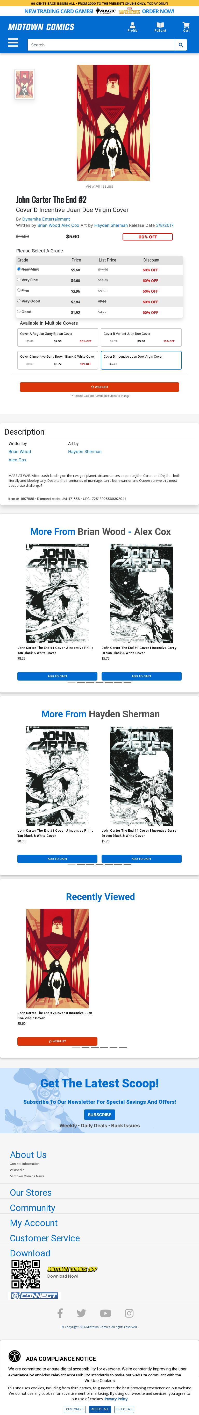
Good (26, 311)
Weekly (68, 1125)
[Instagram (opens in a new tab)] (129, 1316)
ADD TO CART (57, 676)
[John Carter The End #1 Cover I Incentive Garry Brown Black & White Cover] (142, 593)
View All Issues (99, 186)
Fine (25, 290)
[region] (20, 600)
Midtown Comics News (27, 1176)
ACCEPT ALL (100, 1409)
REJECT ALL (124, 1409)
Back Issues (125, 1125)
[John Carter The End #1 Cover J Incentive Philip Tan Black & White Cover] (57, 593)
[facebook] (60, 1316)
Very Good (31, 301)
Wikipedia (17, 1170)
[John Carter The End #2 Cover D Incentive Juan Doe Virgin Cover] (57, 958)
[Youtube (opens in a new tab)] (105, 1316)
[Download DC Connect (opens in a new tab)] (101, 1295)
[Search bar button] (181, 45)
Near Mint (30, 269)
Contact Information (25, 1164)
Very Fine (30, 280)
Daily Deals (94, 1125)
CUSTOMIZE (74, 1409)
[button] (133, 28)
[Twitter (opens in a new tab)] (81, 1316)
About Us (28, 1155)
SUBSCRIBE (99, 1114)
